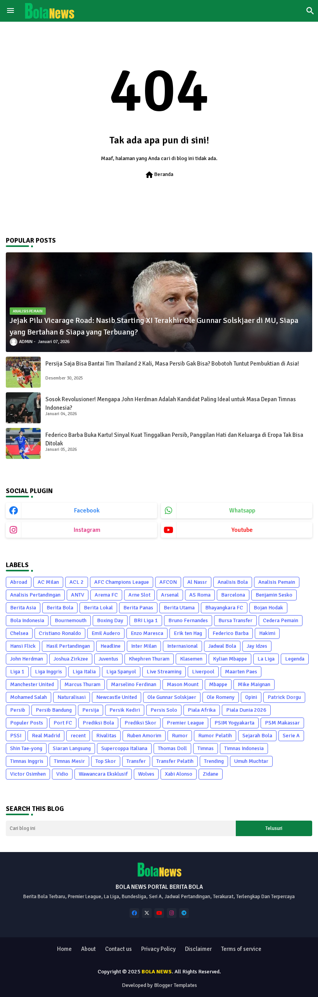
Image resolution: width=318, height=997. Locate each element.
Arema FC (106, 595)
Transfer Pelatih (175, 761)
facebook (87, 510)
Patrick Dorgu (284, 697)
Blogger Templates (175, 985)
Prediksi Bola (98, 722)
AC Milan (48, 582)
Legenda (294, 658)
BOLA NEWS (157, 971)
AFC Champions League (121, 582)
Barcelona (233, 595)
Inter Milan (144, 646)
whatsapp (242, 510)
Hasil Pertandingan (68, 646)
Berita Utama (179, 607)
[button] (310, 11)
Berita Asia (23, 607)
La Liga (266, 658)
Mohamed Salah (28, 697)
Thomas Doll (172, 748)
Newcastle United (116, 697)
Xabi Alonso (178, 774)
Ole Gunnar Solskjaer (171, 697)
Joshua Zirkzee (71, 658)
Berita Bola (60, 607)
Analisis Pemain (276, 582)
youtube (242, 530)
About (88, 948)
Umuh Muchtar (251, 761)
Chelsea (19, 633)
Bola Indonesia (27, 620)
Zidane (210, 774)
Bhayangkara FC (224, 607)
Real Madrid (46, 735)
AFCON (168, 582)
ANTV (77, 595)
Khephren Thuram (149, 658)
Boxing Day (110, 620)
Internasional (182, 646)
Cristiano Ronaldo (60, 633)
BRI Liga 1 (146, 620)
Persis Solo (163, 710)
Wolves (146, 774)
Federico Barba (231, 633)
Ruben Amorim (144, 735)
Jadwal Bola (222, 646)
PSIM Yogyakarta (234, 722)
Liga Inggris (48, 671)
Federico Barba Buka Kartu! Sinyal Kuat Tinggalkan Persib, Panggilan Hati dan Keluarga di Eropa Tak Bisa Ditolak (174, 439)
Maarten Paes (241, 671)
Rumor (180, 735)
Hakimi (267, 633)
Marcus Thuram (82, 684)
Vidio (62, 774)
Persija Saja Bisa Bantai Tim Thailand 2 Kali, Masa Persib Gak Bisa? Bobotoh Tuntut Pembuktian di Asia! (172, 363)
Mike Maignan (254, 684)
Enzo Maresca (147, 633)
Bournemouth (70, 620)
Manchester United (32, 684)
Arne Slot (139, 595)
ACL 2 (76, 582)
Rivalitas (106, 735)
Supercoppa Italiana (124, 748)
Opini (251, 697)
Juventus (108, 658)
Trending (214, 761)
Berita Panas (138, 607)
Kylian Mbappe (230, 658)
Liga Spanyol (121, 671)
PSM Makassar (282, 722)
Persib (17, 710)
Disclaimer (198, 948)
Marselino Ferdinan (133, 684)
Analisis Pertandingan (35, 595)
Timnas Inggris (26, 761)
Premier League (185, 722)
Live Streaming (164, 671)
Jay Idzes (257, 646)
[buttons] (134, 913)
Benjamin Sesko (274, 595)
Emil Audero (106, 633)
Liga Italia (84, 671)
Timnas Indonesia (244, 748)
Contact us (118, 948)
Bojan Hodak (268, 607)
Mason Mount (183, 684)
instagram (87, 530)
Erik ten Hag (188, 633)
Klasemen (191, 658)
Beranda (159, 174)
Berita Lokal (98, 607)
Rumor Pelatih (215, 735)
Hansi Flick (23, 646)
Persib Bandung (54, 710)
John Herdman (26, 658)
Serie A (291, 735)
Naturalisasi (71, 697)
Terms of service (241, 948)
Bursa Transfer (235, 620)
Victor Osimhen (28, 774)
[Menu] (10, 11)
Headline (110, 646)
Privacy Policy (158, 948)
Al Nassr (197, 582)
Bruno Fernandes (188, 620)
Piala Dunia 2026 (246, 710)
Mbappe (218, 684)
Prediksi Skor (140, 722)
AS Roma (200, 595)
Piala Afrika (202, 710)
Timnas (205, 748)
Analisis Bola (233, 582)
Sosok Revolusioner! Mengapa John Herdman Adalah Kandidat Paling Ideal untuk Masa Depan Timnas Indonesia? (170, 404)
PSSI (15, 735)
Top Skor (105, 761)
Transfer (136, 761)
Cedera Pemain (280, 620)
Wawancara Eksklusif (103, 774)
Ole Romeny (221, 697)
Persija (90, 710)
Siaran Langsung (72, 748)
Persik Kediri (124, 710)
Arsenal (170, 595)
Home (64, 948)
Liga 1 (17, 671)
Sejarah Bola (257, 735)
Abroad (18, 582)
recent (78, 735)
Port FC (63, 722)
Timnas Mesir (69, 761)
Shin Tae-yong (26, 748)
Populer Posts (26, 722)
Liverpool (203, 671)
